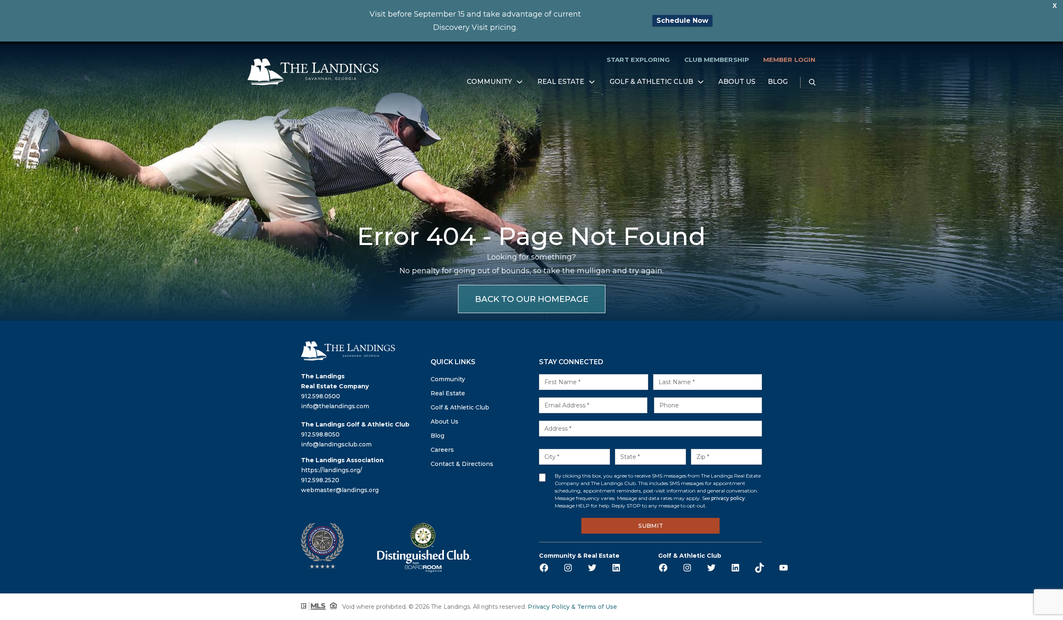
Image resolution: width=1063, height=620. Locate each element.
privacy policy (728, 498)
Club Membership (716, 60)
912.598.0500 (320, 396)
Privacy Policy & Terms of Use (572, 606)
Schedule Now (682, 21)
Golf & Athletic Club (651, 82)
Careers (442, 449)
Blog (778, 82)
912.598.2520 (320, 480)
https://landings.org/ (331, 470)
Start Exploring (638, 60)
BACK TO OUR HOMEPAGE (531, 299)
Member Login (789, 60)
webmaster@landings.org (340, 490)
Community (489, 82)
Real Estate (560, 82)
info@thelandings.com (335, 406)
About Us (736, 82)
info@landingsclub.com (336, 444)
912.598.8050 (320, 434)
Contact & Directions (462, 464)
